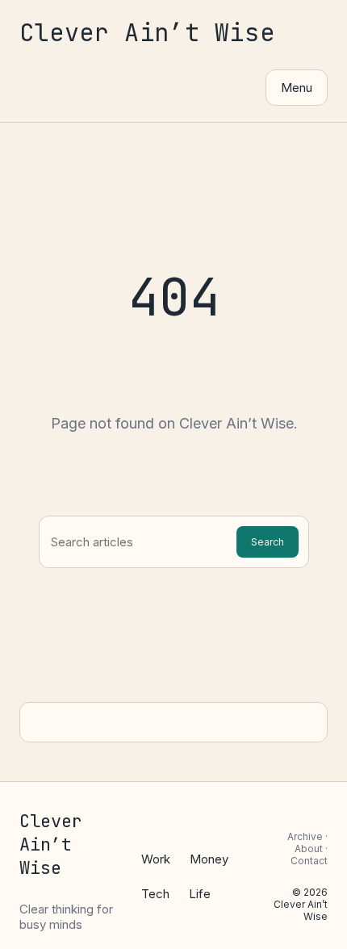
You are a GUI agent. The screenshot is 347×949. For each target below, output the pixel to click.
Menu (296, 87)
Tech (155, 893)
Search (267, 542)
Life (200, 893)
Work (155, 859)
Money (209, 859)
